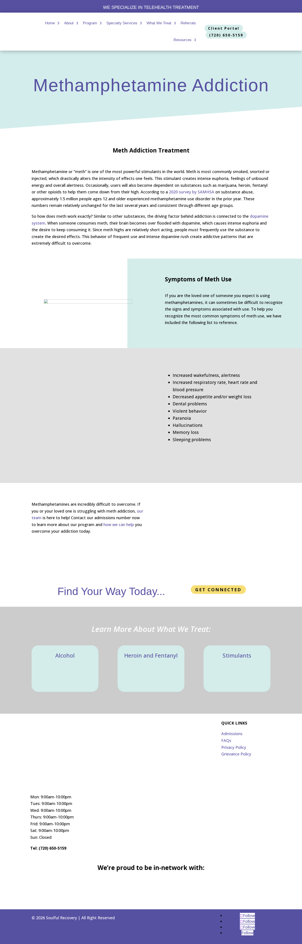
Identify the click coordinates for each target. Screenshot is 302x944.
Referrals (188, 23)
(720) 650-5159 (226, 35)
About (69, 23)
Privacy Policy (233, 747)
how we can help (118, 524)
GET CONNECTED (218, 590)
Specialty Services (121, 23)
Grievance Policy (236, 754)
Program (90, 23)
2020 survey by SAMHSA (191, 192)
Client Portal (223, 28)
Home (50, 23)
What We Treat (159, 23)
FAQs (226, 740)
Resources (182, 40)
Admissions (232, 733)
